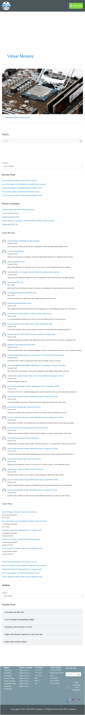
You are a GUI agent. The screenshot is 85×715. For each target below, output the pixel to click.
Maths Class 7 (24, 683)
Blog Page (7, 673)
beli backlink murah (13, 396)
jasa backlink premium (14, 386)
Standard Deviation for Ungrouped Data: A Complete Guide (21, 188)
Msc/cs (37, 681)
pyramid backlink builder (15, 355)
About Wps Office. (29, 345)
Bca (36, 683)
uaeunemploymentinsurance (16, 293)
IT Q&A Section (55, 670)
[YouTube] (76, 700)
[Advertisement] (42, 27)
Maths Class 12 (24, 670)
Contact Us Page (9, 681)
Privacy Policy (55, 683)
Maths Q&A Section (57, 673)
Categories (5, 163)
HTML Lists (14, 224)
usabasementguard (8, 209)
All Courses (8, 675)
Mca (36, 678)
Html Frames (14, 213)
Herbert (9, 365)
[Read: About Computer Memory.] (42, 91)
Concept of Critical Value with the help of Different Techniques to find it (39, 376)
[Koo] (79, 700)
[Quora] (70, 702)
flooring (4, 224)
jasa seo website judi (14, 479)
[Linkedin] (67, 702)
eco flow (5, 213)
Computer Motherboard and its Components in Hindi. (42, 386)
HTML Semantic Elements (25, 209)
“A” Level (38, 673)
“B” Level (38, 675)
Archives (4, 593)
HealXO (5, 221)
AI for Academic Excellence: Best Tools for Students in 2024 (22, 195)
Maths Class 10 (24, 675)
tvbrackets (10, 324)
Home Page (8, 670)
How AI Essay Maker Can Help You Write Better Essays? (21, 192)
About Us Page (9, 678)
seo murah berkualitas (14, 438)
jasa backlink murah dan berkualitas (19, 428)
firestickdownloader (13, 303)
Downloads (54, 678)
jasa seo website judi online (16, 417)
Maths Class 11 (24, 673)
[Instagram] (73, 700)
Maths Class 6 (24, 686)
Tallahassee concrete (14, 345)
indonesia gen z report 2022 (16, 469)
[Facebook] (67, 700)
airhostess (5, 217)
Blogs (52, 675)
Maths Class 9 (24, 678)
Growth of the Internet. (33, 407)
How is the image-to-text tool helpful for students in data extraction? (24, 184)
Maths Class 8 (24, 681)
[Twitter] (70, 700)
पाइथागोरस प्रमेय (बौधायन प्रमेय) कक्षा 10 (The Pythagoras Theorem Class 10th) (40, 365)
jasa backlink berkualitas (15, 459)
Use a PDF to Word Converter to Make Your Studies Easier (36, 334)
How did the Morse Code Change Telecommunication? (35, 324)
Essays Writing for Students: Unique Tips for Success (19, 180)
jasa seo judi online (13, 490)
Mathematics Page (10, 683)
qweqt (9, 313)
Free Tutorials (54, 681)
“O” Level (38, 670)
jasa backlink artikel (13, 448)
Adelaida (10, 376)
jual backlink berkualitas (15, 407)
